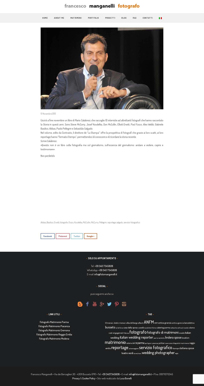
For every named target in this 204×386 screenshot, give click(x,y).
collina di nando (183, 328)
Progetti (110, 18)
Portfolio (93, 18)
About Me (59, 18)
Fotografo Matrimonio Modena (54, 338)
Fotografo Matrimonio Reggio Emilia (54, 334)
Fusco (71, 222)
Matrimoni (76, 18)
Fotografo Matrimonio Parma (54, 322)
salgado (120, 222)
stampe (176, 348)
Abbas (43, 222)
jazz (155, 338)
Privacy (76, 378)
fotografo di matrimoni (162, 332)
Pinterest (62, 236)
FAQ (134, 18)
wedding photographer (158, 352)
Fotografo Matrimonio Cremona (54, 330)
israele (181, 333)
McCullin (86, 222)
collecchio (174, 328)
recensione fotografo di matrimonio (177, 343)
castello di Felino (150, 328)
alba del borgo (132, 323)
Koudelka (78, 222)
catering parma (163, 327)
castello (141, 327)
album (140, 323)
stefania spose (186, 348)
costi (111, 333)
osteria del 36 (131, 343)
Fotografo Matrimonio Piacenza (54, 326)
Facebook (47, 236)
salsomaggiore (134, 348)
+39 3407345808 (111, 374)
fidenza (126, 333)
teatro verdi (127, 353)
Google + (90, 236)
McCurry (94, 222)
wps (176, 353)
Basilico (50, 222)
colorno (192, 327)
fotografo (64, 222)
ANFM (149, 322)
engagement (118, 333)
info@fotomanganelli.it (105, 274)
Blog (124, 18)
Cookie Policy (88, 378)
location (185, 337)
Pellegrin (103, 222)
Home (45, 18)
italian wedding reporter (136, 337)
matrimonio (115, 342)
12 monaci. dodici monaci (115, 323)
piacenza (155, 343)
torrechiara (137, 353)
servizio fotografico (132, 222)
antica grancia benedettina (183, 323)
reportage (111, 222)
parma (141, 342)
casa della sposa (131, 327)
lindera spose (173, 337)
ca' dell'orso (119, 328)
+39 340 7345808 (104, 266)
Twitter (76, 236)
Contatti (148, 18)
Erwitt (56, 222)
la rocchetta (161, 338)
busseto (110, 327)
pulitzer (162, 343)
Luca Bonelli (126, 378)
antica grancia (164, 322)
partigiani (148, 343)
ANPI (156, 323)
